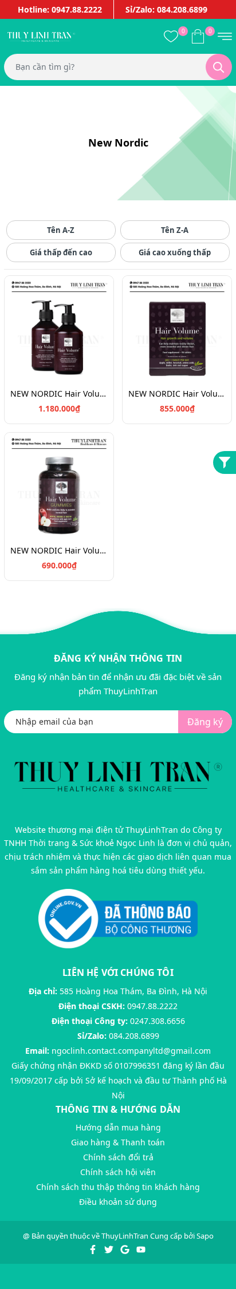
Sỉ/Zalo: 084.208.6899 (166, 9)
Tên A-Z (60, 230)
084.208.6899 (134, 1035)
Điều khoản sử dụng (118, 1201)
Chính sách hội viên (118, 1172)
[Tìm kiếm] (219, 67)
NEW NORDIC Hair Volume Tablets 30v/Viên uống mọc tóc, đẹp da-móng (177, 393)
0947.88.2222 (152, 1006)
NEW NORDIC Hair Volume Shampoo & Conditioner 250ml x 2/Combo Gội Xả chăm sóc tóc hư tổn (59, 393)
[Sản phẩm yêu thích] (171, 36)
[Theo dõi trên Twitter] (109, 1248)
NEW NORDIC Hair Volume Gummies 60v (59, 550)
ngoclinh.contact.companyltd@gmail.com (131, 1050)
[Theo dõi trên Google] (125, 1248)
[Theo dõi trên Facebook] (93, 1248)
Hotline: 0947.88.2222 (60, 9)
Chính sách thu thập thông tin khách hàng (118, 1186)
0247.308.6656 (157, 1020)
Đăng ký (205, 721)
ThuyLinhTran (124, 1236)
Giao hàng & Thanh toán (118, 1142)
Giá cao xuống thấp (175, 252)
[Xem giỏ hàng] (198, 36)
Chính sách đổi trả (118, 1157)
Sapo (205, 1236)
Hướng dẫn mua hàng (118, 1127)
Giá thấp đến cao (61, 252)
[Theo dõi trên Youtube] (141, 1248)
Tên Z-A (174, 230)
